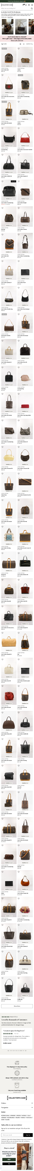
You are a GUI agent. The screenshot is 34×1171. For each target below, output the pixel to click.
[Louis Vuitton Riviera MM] (9, 721)
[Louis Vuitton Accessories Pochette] (25, 137)
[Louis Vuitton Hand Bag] (25, 960)
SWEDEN (18, 1115)
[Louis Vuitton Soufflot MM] (25, 721)
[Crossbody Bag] (9, 137)
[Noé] (25, 641)
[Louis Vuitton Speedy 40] (25, 933)
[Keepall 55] (9, 562)
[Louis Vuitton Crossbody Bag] (25, 83)
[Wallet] (9, 880)
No (9, 1164)
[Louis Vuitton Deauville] (9, 588)
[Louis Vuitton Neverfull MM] (9, 933)
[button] (11, 1050)
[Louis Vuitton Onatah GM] (25, 880)
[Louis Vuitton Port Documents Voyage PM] (9, 615)
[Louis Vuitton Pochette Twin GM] (25, 482)
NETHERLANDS (10, 1117)
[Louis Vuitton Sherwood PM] (9, 455)
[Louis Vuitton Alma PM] (25, 349)
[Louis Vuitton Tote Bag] (9, 535)
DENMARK (12, 1115)
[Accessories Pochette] (9, 323)
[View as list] (23, 44)
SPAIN (2, 1119)
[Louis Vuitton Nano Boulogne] (25, 296)
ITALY (29, 1115)
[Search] (32, 8)
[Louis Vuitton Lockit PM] (25, 588)
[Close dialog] (32, 1145)
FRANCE (23, 1117)
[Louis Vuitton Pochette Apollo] (25, 668)
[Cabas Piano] (9, 482)
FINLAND (18, 1117)
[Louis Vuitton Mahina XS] (25, 429)
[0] (23, 5)
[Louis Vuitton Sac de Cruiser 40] (25, 535)
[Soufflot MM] (25, 986)
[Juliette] (25, 57)
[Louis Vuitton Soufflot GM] (9, 163)
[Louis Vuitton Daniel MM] (9, 774)
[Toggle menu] (32, 5)
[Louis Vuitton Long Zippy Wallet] (25, 402)
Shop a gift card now (17, 40)
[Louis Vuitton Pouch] (25, 269)
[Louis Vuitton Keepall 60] (25, 615)
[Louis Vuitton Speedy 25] (25, 163)
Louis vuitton (20, 68)
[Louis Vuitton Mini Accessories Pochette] (9, 83)
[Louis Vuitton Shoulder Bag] (9, 296)
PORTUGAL (29, 1117)
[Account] (26, 5)
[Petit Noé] (9, 216)
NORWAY (24, 1115)
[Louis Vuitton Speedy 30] (9, 349)
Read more (10, 17)
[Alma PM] (25, 774)
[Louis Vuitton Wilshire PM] (25, 562)
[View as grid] (20, 44)
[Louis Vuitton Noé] (9, 57)
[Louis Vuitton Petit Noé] (25, 508)
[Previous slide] (8, 1051)
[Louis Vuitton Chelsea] (25, 216)
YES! (9, 1160)
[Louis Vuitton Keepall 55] (9, 827)
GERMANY (3, 1117)
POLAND (7, 1119)
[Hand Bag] (9, 376)
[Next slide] (26, 1051)
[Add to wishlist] (18, 48)
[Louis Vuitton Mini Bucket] (9, 110)
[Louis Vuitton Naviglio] (25, 190)
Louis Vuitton (4, 68)
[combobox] (17, 8)
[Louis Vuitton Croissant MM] (25, 455)
